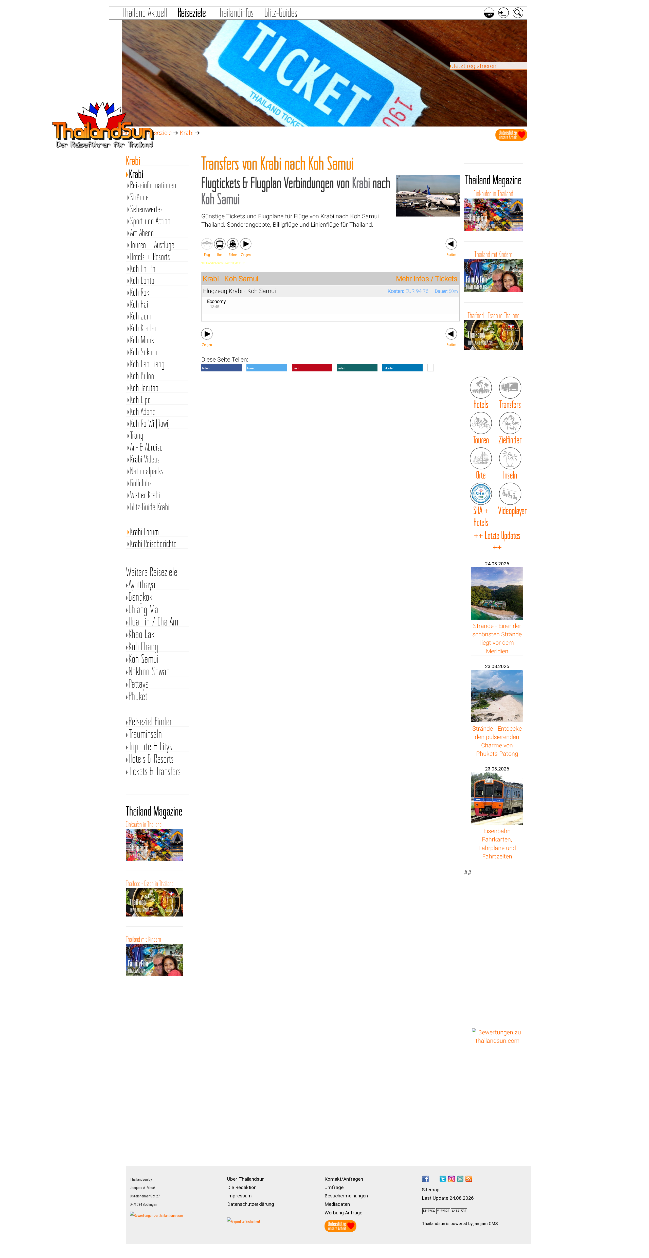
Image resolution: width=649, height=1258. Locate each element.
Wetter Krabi (145, 495)
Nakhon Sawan (149, 671)
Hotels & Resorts (151, 758)
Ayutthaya (142, 584)
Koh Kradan (144, 328)
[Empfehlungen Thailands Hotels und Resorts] (481, 388)
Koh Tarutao (144, 388)
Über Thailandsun (245, 1179)
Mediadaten (337, 1204)
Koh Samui (143, 659)
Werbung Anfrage (343, 1213)
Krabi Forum (144, 532)
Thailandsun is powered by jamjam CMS (460, 1223)
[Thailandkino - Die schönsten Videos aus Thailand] (510, 494)
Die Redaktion (242, 1187)
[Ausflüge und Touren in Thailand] (481, 423)
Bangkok (141, 596)
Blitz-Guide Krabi (149, 507)
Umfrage (334, 1187)
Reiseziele (192, 12)
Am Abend (142, 233)
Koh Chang (143, 646)
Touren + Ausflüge (152, 245)
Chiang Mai (144, 609)
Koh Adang (143, 412)
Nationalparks (147, 471)
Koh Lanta (142, 280)
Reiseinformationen (153, 185)
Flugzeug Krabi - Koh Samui (239, 291)
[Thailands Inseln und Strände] (510, 458)
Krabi (186, 132)
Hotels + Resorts (150, 257)
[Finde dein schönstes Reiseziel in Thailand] (510, 423)
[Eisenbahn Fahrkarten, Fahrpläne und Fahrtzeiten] (497, 822)
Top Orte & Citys (150, 746)
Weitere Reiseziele (151, 572)
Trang (136, 435)
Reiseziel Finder (150, 721)
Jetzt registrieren (474, 65)
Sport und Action (150, 221)
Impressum (239, 1196)
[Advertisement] (497, 945)
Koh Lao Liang (147, 364)
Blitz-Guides (280, 12)
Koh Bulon (142, 376)
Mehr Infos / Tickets (426, 279)
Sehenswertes (146, 209)
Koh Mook (142, 340)
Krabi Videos (145, 459)
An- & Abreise (146, 447)
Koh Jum (140, 316)
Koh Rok (139, 292)
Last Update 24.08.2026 (448, 1198)
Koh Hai (139, 304)
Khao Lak (142, 634)
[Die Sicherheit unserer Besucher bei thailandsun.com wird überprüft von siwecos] (243, 1221)
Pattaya (139, 683)
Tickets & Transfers (155, 771)
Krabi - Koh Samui (230, 279)
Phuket (138, 696)
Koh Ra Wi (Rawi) (150, 423)
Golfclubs (141, 483)
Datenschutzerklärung (250, 1204)
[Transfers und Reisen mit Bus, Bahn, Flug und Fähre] (510, 388)
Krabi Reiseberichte (153, 544)
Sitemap (431, 1190)
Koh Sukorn (143, 352)
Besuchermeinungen (346, 1196)
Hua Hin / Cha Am (153, 621)
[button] (221, 367)
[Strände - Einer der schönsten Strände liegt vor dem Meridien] (497, 617)
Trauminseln (145, 734)
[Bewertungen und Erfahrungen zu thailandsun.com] (497, 1040)
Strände (139, 197)
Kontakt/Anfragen (343, 1179)
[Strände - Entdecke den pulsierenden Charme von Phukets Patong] (497, 720)
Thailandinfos (235, 12)
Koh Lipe (140, 400)
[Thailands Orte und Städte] (481, 458)
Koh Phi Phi (143, 269)
